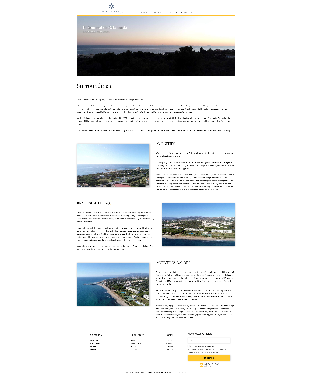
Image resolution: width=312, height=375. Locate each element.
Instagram (170, 343)
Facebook (169, 340)
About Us (94, 340)
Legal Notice (95, 343)
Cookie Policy (181, 372)
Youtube (169, 349)
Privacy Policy (211, 346)
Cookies (93, 349)
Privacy (93, 346)
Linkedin (169, 346)
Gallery (133, 346)
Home (132, 340)
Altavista (133, 349)
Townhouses (135, 343)
